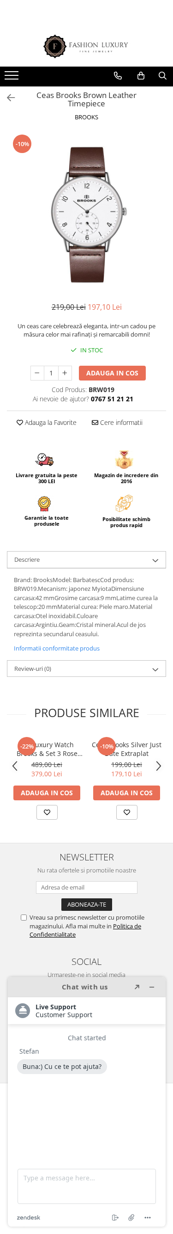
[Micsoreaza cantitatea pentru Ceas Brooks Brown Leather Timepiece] (37, 373)
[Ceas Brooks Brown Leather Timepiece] (86, 213)
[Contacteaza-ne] (117, 76)
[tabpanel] (86, 213)
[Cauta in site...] (162, 76)
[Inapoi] (7, 98)
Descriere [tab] (27, 559)
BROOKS (86, 117)
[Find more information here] (86, 1102)
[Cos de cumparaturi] (141, 76)
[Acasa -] (87, 46)
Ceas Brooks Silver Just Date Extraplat (126, 749)
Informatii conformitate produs (57, 648)
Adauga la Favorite (50, 422)
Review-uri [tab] (32, 668)
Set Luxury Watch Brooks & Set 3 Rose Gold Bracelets (47, 749)
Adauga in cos (112, 372)
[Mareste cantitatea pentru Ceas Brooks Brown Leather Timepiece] (65, 373)
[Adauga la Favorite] (47, 812)
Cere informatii (120, 422)
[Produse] (13, 78)
